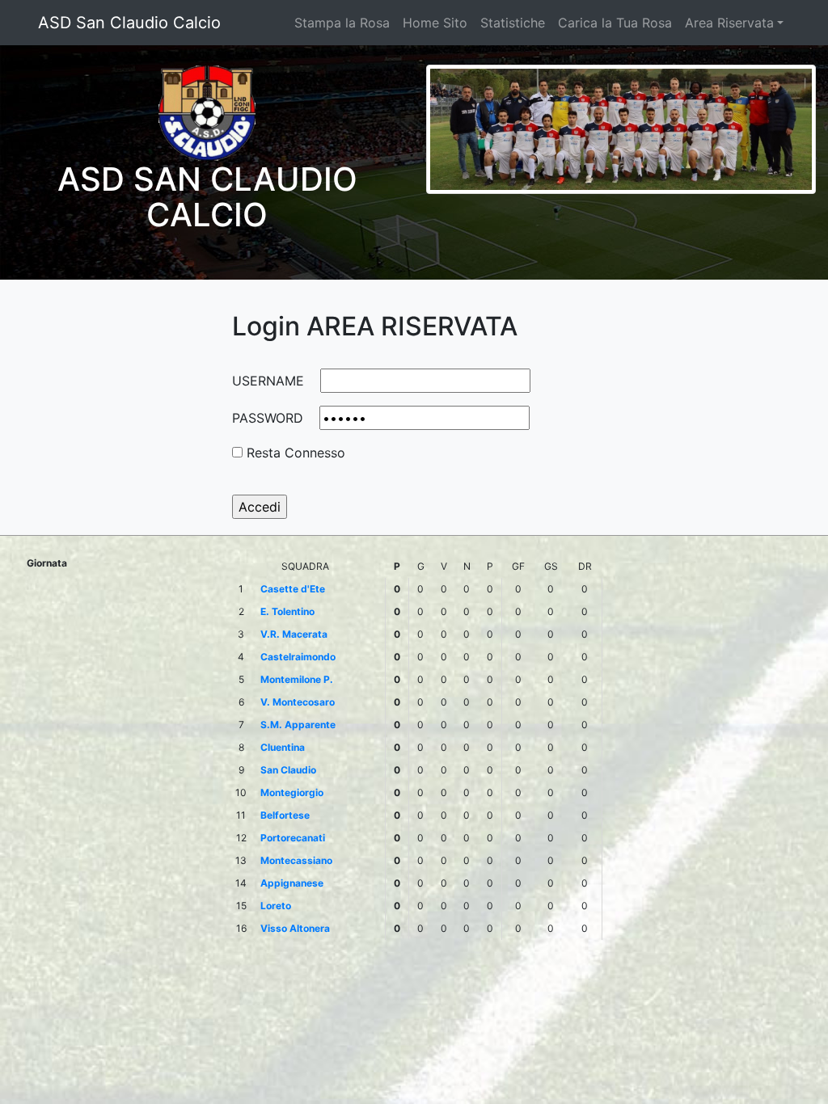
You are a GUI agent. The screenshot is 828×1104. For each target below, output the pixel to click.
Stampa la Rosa (342, 23)
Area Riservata (729, 23)
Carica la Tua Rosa (615, 23)
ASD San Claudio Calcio (129, 22)
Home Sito (435, 23)
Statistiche (512, 23)
